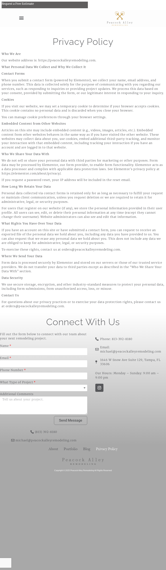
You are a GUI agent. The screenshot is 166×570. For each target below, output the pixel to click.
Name (4, 346)
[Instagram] (99, 388)
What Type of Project (16, 382)
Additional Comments (17, 394)
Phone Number (11, 370)
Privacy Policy (107, 449)
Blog (86, 449)
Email (4, 358)
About (53, 449)
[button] (21, 18)
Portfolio (70, 449)
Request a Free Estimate (18, 4)
